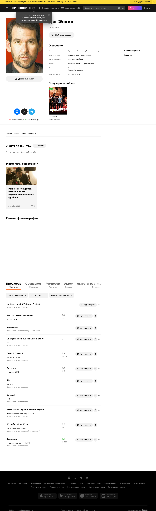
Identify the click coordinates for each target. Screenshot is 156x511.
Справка (72, 483)
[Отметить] (99, 305)
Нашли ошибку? (17, 119)
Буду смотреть (89, 305)
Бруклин (71, 59)
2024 (78, 74)
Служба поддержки (116, 486)
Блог (81, 483)
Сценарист (81, 51)
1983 (72, 74)
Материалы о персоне (21, 163)
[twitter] (24, 111)
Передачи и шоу (57, 486)
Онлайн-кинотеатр (50, 8)
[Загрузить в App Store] (47, 496)
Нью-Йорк (79, 59)
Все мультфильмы (38, 486)
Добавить (40, 146)
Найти (123, 8)
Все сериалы (139, 483)
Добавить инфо (33, 119)
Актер (97, 51)
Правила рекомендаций (54, 483)
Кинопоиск (25, 510)
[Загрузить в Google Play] (67, 496)
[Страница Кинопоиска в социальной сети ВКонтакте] (69, 477)
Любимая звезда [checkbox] (63, 35)
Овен (83, 55)
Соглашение (35, 483)
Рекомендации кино (76, 486)
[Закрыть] (49, 15)
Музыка (78, 510)
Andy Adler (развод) (75, 70)
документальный (88, 63)
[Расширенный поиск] (119, 8)
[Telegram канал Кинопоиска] (80, 477)
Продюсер (72, 51)
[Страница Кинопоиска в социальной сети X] (75, 477)
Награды (32, 133)
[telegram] (32, 111)
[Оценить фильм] (95, 316)
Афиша (85, 510)
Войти (147, 8)
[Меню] (7, 8)
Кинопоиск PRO (94, 483)
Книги (92, 510)
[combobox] (100, 8)
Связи (23, 133)
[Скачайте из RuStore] (109, 496)
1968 (77, 55)
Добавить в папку (26, 79)
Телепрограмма (67, 510)
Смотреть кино (135, 8)
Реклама (23, 483)
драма (78, 63)
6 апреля (71, 55)
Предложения (110, 483)
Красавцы (128, 55)
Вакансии (12, 483)
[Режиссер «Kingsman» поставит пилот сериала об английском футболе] (21, 188)
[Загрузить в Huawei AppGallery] (88, 496)
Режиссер (90, 51)
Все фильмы (125, 483)
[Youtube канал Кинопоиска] (86, 477)
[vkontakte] (17, 111)
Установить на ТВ (72, 8)
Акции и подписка (97, 486)
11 (34, 206)
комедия (71, 63)
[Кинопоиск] (22, 8)
